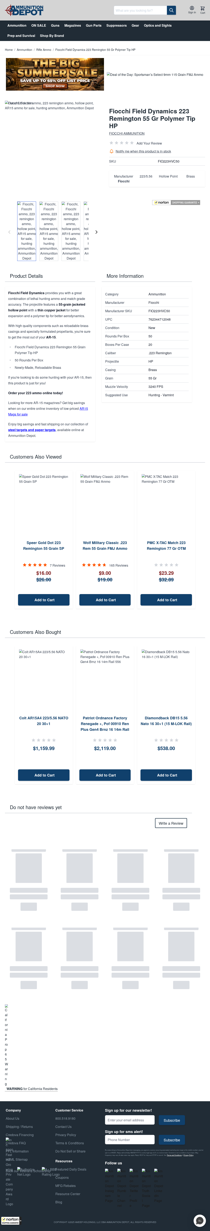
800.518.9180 (65, 1118)
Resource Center (67, 1193)
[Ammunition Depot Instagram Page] (109, 1186)
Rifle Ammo (43, 50)
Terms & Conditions (69, 1143)
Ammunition (24, 50)
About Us (12, 1118)
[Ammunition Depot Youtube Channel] (121, 1188)
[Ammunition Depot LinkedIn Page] (158, 1186)
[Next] (96, 232)
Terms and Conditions (174, 1155)
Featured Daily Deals (70, 1169)
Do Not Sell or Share (70, 1151)
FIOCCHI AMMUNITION (127, 133)
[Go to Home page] (24, 10)
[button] (11, 1221)
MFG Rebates (65, 1185)
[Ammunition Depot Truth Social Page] (146, 1188)
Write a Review (171, 823)
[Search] (171, 10)
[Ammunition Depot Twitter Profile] (134, 1188)
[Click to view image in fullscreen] (53, 149)
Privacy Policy (189, 1155)
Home (9, 50)
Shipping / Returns (19, 1126)
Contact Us (63, 1126)
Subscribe (172, 1120)
